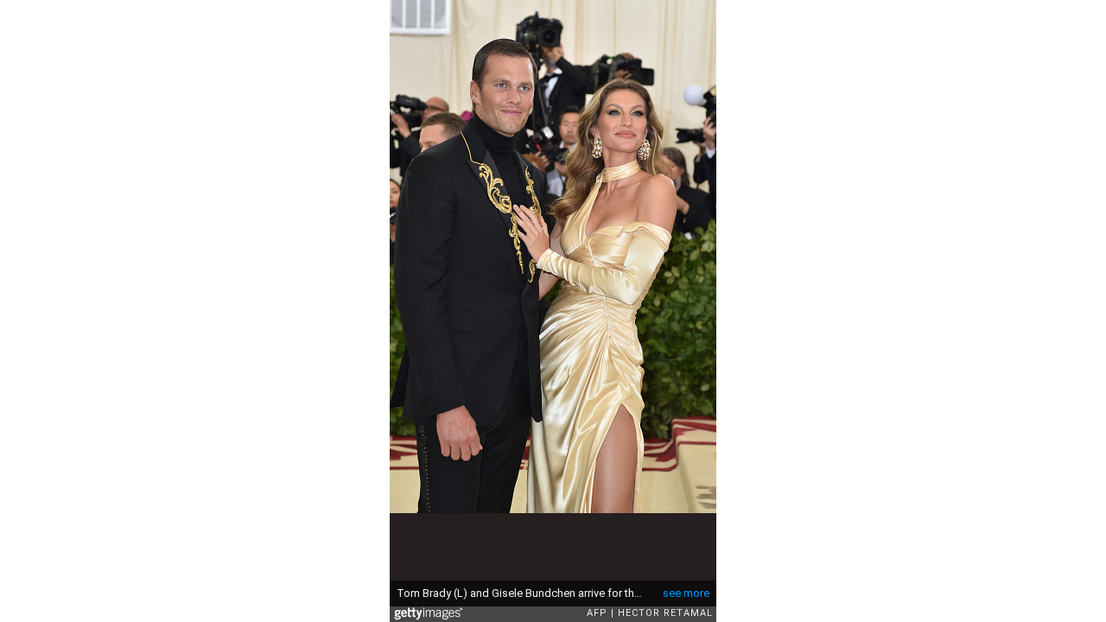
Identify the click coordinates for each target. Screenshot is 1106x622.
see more (686, 593)
